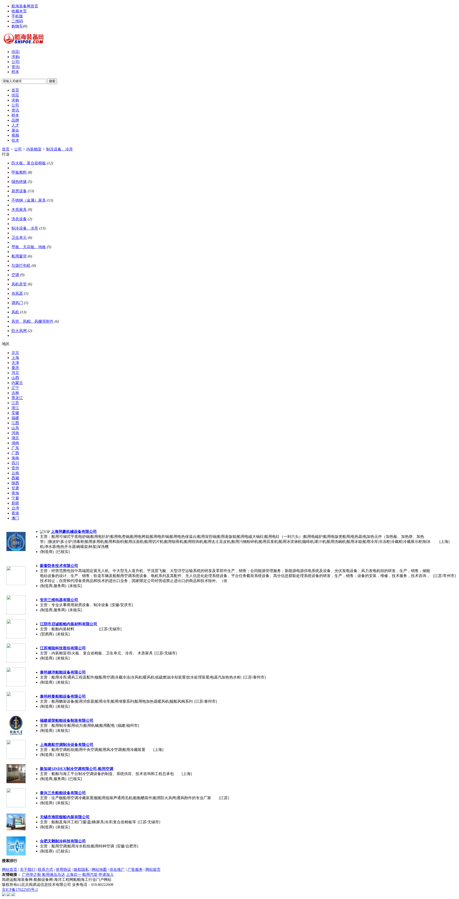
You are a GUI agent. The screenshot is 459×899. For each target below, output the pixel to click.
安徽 (15, 413)
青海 (15, 493)
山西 (15, 378)
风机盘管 (19, 284)
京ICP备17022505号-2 (20, 890)
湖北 (15, 438)
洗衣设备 (19, 219)
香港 (15, 513)
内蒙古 (17, 383)
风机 (15, 312)
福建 (15, 418)
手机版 (17, 16)
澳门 (15, 518)
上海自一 (73, 874)
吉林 (15, 393)
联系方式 (45, 869)
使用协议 (63, 869)
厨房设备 (19, 191)
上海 (15, 358)
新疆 (15, 503)
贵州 (15, 468)
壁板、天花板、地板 (28, 247)
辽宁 (15, 388)
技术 (15, 140)
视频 (15, 135)
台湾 (15, 508)
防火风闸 (19, 331)
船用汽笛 (90, 874)
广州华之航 (31, 874)
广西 (15, 453)
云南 (15, 473)
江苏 (15, 403)
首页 (15, 90)
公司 (15, 62)
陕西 (15, 483)
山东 (15, 428)
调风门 (17, 303)
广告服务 (135, 869)
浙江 (15, 408)
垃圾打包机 (21, 265)
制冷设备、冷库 (59, 149)
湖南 (15, 443)
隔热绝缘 (19, 182)
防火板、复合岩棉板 (28, 163)
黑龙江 (17, 398)
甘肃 (15, 488)
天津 (15, 363)
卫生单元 (19, 237)
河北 (15, 373)
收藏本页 (19, 11)
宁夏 (15, 498)
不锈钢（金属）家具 (28, 200)
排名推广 (117, 869)
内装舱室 (34, 149)
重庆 (15, 368)
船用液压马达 (53, 874)
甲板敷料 (19, 172)
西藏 (15, 478)
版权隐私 (81, 869)
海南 (15, 458)
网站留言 (153, 869)
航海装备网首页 (24, 6)
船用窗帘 (19, 256)
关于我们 (27, 869)
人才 (15, 125)
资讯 (15, 67)
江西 (15, 423)
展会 (15, 130)
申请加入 (106, 874)
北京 (15, 353)
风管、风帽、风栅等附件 (32, 321)
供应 (15, 52)
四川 (15, 463)
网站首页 (9, 869)
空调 (15, 275)
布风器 (17, 293)
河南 (15, 433)
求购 (15, 57)
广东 (15, 448)
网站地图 (99, 869)
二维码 (17, 21)
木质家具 (19, 210)
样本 (15, 72)
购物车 (17, 26)
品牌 (15, 120)
